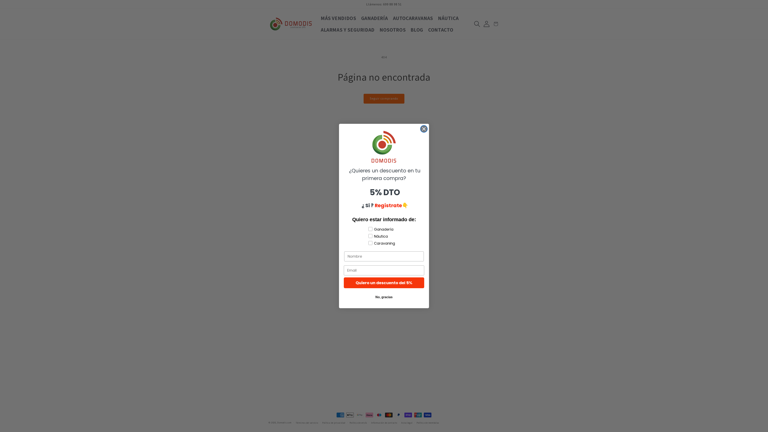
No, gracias (384, 297)
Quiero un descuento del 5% (384, 283)
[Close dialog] (423, 128)
